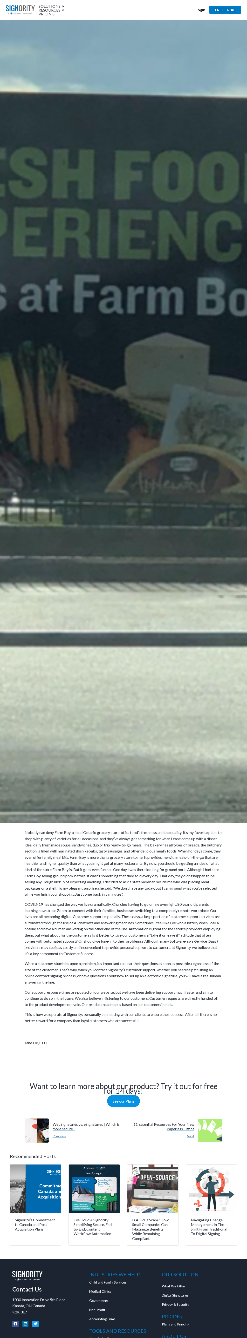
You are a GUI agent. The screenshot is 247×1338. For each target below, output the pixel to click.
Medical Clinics (100, 1291)
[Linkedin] (25, 1324)
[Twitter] (35, 1324)
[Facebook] (15, 1324)
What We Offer (173, 1286)
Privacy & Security (175, 1304)
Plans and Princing (175, 1324)
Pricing (47, 14)
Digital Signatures (175, 1295)
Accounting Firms (102, 1319)
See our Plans (123, 1101)
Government (99, 1300)
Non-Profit (97, 1310)
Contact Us (27, 1289)
